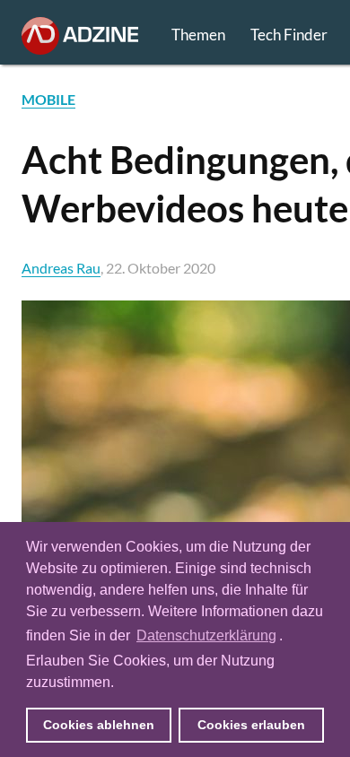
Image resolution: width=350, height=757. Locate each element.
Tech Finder (289, 34)
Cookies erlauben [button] (251, 725)
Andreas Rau (61, 267)
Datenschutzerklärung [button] (206, 635)
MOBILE (48, 99)
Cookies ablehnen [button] (98, 725)
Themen (198, 34)
